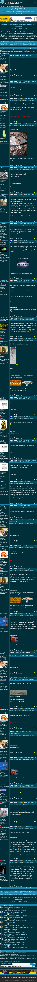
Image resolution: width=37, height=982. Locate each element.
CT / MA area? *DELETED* (12, 922)
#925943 (11, 804)
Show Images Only (5, 961)
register (5, 35)
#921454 (11, 418)
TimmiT (32, 955)
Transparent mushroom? (11, 944)
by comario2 (23, 925)
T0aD (28, 417)
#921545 (11, 523)
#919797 (11, 100)
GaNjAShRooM (14, 733)
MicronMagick (12, 913)
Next (25, 28)
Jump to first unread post (7, 48)
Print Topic (20, 961)
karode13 (13, 955)
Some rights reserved (29, 977)
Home (2, 6)
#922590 (11, 655)
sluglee (28, 569)
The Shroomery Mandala (17, 377)
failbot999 (11, 935)
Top (36, 75)
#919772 (11, 82)
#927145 (11, 828)
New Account (22, 9)
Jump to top (4, 887)
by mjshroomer (23, 920)
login (31, 33)
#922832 (11, 735)
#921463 (11, 461)
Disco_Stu (12, 940)
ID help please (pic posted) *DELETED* (16, 907)
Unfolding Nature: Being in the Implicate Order (16, 41)
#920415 (11, 242)
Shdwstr (29, 826)
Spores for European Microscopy (27, 44)
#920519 (11, 281)
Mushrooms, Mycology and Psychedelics (12, 24)
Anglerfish (2, 957)
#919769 (11, 57)
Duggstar (28, 955)
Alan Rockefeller (22, 955)
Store (18, 13)
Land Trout (19, 957)
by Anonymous (23, 915)
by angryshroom (24, 937)
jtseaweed (12, 654)
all (23, 944)
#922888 (11, 786)
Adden (11, 923)
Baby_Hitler (12, 945)
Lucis (11, 957)
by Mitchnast (23, 910)
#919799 (11, 125)
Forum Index (8, 11)
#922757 (11, 679)
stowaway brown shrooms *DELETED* (16, 934)
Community (9, 6)
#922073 (11, 615)
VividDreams (30, 223)
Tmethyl (7, 957)
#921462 (11, 441)
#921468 (11, 483)
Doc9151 (15, 957)
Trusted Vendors (29, 11)
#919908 (11, 169)
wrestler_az (30, 318)
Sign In (14, 9)
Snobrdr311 (13, 521)
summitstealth (13, 930)
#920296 (11, 196)
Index (20, 28)
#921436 (11, 398)
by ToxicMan (24, 947)
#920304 (11, 225)
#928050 (11, 862)
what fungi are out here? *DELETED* (15, 939)
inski (17, 955)
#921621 (11, 570)
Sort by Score (13, 961)
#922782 (11, 710)
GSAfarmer (29, 708)
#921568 (11, 547)
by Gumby (22, 932)
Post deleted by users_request (13, 912)
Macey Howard (31, 81)
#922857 (11, 759)
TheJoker (11, 908)
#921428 (11, 340)
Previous (14, 28)
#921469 (11, 507)
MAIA (28, 397)
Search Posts (18, 11)
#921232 (11, 319)
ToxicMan (8, 955)
